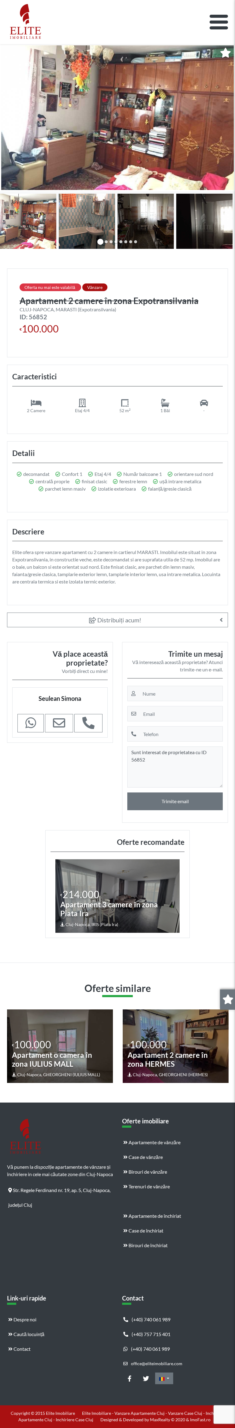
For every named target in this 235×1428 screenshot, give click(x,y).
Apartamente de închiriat (154, 1216)
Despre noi (24, 1319)
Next (174, 896)
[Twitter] (146, 1378)
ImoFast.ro (200, 1419)
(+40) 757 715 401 (150, 1334)
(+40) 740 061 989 (150, 1319)
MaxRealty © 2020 (168, 1419)
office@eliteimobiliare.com (156, 1363)
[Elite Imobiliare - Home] (25, 22)
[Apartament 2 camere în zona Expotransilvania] (117, 117)
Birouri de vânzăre (147, 1172)
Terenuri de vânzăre (149, 1186)
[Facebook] (129, 1378)
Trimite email (175, 801)
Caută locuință (28, 1334)
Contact (22, 1349)
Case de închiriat (145, 1230)
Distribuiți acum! (118, 620)
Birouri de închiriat (148, 1245)
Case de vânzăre (145, 1157)
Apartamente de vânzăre (154, 1142)
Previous (61, 896)
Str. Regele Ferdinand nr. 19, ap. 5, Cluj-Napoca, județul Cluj (59, 1192)
